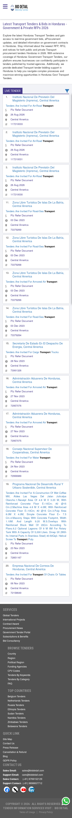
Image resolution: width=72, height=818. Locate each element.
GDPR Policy (10, 760)
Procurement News (13, 628)
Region (11, 658)
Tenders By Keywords (19, 675)
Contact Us (8, 743)
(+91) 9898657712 (32, 783)
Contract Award (11, 623)
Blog (5, 756)
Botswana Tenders (17, 726)
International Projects (14, 619)
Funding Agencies (17, 666)
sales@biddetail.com (33, 770)
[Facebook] (7, 789)
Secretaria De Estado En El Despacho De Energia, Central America (37, 345)
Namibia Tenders (17, 717)
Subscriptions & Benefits (15, 636)
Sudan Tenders (16, 713)
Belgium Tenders (16, 696)
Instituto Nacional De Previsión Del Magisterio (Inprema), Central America (35, 98)
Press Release (10, 747)
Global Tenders (11, 615)
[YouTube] (23, 789)
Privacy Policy (46, 812)
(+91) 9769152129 (32, 778)
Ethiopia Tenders (16, 709)
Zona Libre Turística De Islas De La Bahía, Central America (38, 204)
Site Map (7, 739)
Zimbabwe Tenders (18, 721)
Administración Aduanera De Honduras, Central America (36, 380)
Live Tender (13, 90)
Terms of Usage (27, 812)
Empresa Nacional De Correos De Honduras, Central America (33, 567)
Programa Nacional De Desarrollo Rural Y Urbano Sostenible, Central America (37, 485)
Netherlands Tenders (19, 700)
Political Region (16, 662)
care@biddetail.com (32, 774)
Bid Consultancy (11, 640)
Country (12, 653)
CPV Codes (14, 670)
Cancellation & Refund (14, 752)
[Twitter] (15, 789)
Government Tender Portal (16, 632)
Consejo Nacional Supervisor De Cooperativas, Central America (32, 450)
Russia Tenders (16, 705)
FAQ (10, 683)
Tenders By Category (19, 679)
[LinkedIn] (31, 789)
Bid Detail (61, 808)
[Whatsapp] (66, 801)
